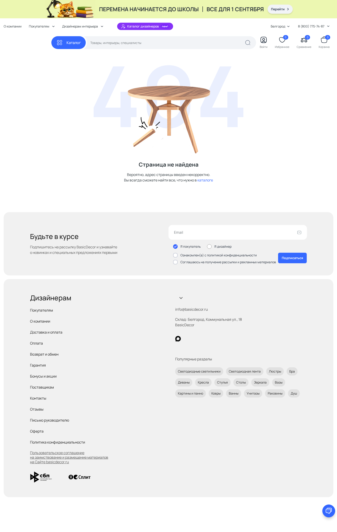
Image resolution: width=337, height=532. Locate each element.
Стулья (222, 382)
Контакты (38, 398)
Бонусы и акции (43, 376)
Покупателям (41, 310)
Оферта (37, 431)
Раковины (275, 393)
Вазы (278, 382)
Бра (292, 371)
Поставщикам (42, 387)
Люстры (275, 371)
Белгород (278, 26)
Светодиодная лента (245, 371)
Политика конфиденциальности (57, 442)
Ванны (233, 393)
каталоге (205, 180)
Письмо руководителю (49, 420)
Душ (294, 393)
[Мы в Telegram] (215, 339)
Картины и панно (190, 393)
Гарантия (38, 365)
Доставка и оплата (46, 332)
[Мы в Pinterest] (187, 339)
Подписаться (292, 258)
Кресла (203, 382)
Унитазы (253, 393)
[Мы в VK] (197, 339)
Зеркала (260, 382)
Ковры (216, 393)
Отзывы (37, 409)
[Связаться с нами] (328, 511)
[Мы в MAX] (178, 339)
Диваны (184, 382)
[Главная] (27, 43)
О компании (13, 26)
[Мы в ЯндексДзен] (206, 339)
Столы (241, 382)
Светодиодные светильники (199, 371)
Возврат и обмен (44, 354)
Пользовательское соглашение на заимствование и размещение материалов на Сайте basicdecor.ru (69, 457)
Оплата (36, 343)
